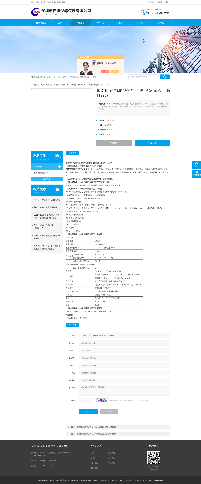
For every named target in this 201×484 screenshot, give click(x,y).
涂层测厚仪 (60, 85)
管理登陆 (128, 480)
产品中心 (80, 23)
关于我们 (60, 23)
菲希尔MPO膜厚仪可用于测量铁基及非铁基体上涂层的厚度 (47, 247)
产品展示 (94, 458)
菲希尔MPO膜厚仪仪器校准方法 (47, 200)
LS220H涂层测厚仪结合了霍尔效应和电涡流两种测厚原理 (46, 216)
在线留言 (159, 2)
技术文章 (120, 23)
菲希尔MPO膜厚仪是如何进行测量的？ (47, 237)
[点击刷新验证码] (102, 400)
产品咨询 (114, 143)
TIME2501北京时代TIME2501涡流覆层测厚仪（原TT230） (95, 427)
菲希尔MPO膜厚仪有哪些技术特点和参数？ (47, 226)
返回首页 (151, 2)
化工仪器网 (147, 480)
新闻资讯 (111, 458)
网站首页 (42, 23)
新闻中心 (100, 23)
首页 (42, 85)
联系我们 (167, 2)
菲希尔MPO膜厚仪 (41, 173)
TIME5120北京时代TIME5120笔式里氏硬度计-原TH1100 (95, 434)
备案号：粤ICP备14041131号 (112, 480)
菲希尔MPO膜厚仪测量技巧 (45, 207)
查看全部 (46, 179)
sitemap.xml (158, 480)
